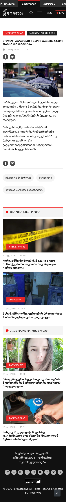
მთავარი (9, 3)
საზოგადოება (14, 33)
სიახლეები (29, 3)
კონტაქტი (45, 457)
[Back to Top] (57, 493)
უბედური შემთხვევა (42, 33)
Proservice (35, 492)
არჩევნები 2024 (23, 457)
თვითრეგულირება (32, 462)
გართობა (49, 3)
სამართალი (16, 365)
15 (7, 472)
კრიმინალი (15, 299)
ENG (49, 12)
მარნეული (45, 177)
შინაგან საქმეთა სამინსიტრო (24, 189)
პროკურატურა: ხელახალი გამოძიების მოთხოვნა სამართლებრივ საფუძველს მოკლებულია (31, 382)
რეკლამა (42, 453)
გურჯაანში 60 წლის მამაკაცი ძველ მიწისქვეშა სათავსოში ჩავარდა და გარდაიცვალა (29, 264)
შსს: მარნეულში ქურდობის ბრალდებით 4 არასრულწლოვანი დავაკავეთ (32, 315)
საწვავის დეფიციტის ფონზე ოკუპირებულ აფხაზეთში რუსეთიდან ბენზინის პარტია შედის (30, 435)
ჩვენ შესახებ (24, 453)
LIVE (62, 12)
